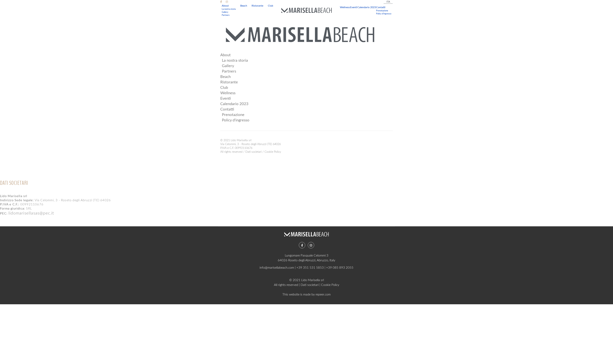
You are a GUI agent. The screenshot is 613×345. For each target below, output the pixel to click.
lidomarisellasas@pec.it (31, 213)
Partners (226, 15)
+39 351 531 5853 (310, 267)
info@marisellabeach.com (277, 267)
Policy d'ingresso (383, 14)
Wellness (345, 7)
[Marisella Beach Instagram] (227, 2)
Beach (243, 5)
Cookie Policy (273, 151)
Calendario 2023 (366, 7)
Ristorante (257, 5)
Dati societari (253, 151)
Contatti (380, 7)
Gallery (225, 12)
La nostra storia (229, 9)
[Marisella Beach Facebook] (221, 2)
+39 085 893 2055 (339, 267)
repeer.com (323, 294)
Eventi (353, 7)
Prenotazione (382, 11)
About (225, 5)
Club (270, 5)
